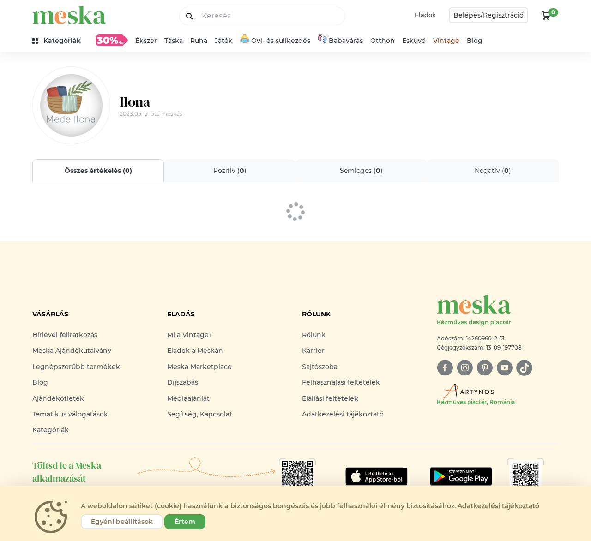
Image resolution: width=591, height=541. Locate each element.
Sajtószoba (320, 367)
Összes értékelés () (98, 170)
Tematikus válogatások (70, 414)
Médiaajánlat (188, 398)
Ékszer (146, 40)
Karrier (313, 350)
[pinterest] (484, 368)
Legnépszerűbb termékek (76, 367)
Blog (474, 40)
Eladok (425, 14)
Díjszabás (182, 382)
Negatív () (493, 170)
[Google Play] (376, 476)
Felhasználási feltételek (341, 382)
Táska (173, 40)
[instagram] (465, 368)
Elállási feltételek (330, 398)
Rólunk (314, 335)
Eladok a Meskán (195, 350)
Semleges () (361, 170)
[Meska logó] (69, 15)
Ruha (198, 40)
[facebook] (445, 368)
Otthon (382, 40)
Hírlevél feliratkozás (64, 335)
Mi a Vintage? (189, 335)
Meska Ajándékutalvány (71, 350)
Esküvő (414, 40)
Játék (224, 40)
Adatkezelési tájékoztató (343, 414)
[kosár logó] (546, 15)
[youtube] (504, 368)
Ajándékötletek (58, 398)
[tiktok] (524, 368)
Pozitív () (230, 170)
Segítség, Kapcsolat (199, 414)
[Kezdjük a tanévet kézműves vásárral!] (112, 40)
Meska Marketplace (199, 367)
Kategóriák (50, 430)
